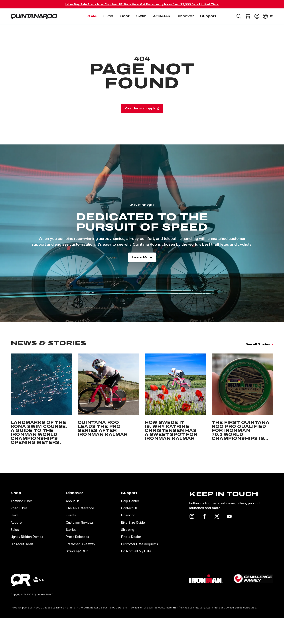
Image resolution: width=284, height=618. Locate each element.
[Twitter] (216, 516)
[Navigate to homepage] (34, 16)
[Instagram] (192, 516)
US (270, 16)
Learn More (142, 257)
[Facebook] (204, 516)
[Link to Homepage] (21, 580)
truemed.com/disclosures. (240, 607)
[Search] (238, 16)
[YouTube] (229, 516)
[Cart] (247, 16)
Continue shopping (142, 108)
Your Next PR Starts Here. (142, 4)
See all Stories (258, 344)
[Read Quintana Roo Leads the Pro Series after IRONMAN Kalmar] (108, 399)
